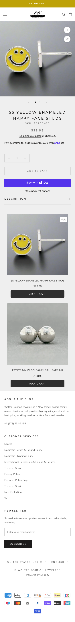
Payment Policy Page (16, 480)
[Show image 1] (35, 102)
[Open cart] (70, 14)
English (57, 562)
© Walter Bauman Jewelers (37, 570)
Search (8, 444)
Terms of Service (13, 468)
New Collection (13, 492)
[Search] (63, 14)
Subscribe (18, 544)
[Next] (46, 102)
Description (15, 198)
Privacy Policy (12, 474)
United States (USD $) (24, 562)
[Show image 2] (39, 102)
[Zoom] (67, 30)
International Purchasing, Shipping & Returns (30, 462)
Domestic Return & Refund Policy (23, 450)
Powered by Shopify (37, 575)
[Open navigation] (5, 14)
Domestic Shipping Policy (18, 456)
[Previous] (28, 102)
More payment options (37, 191)
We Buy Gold (37, 3)
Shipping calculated (30, 136)
